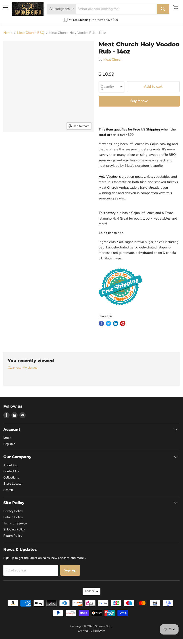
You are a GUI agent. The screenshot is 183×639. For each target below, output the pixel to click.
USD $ (89, 591)
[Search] (163, 9)
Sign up (70, 570)
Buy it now (139, 100)
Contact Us (11, 471)
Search (8, 490)
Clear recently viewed (22, 368)
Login (7, 438)
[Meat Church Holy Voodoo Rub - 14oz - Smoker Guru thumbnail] (10, 143)
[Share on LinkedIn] (115, 323)
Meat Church (113, 59)
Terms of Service (15, 523)
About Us (10, 465)
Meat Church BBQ (30, 33)
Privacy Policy (13, 511)
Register (9, 444)
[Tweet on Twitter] (108, 323)
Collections (11, 477)
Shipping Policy (14, 529)
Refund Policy (13, 517)
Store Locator (13, 483)
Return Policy (12, 536)
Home (7, 33)
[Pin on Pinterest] (122, 323)
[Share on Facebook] (101, 323)
